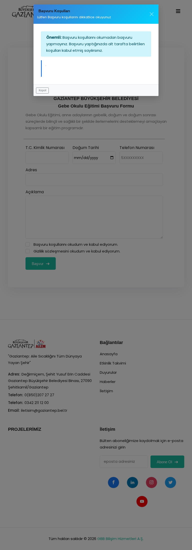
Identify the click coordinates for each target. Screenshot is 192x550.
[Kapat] (151, 14)
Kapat (42, 90)
